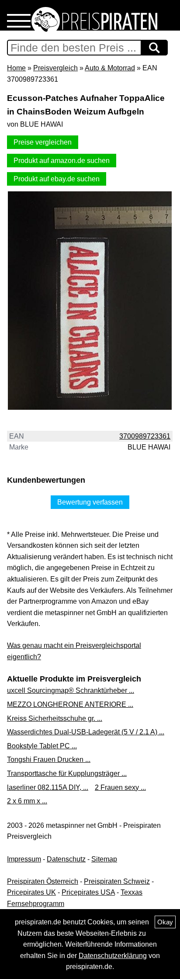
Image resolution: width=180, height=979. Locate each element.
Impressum (24, 859)
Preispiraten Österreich (42, 881)
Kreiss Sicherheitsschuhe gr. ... (54, 718)
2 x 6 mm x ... (27, 801)
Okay (165, 922)
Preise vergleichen (43, 142)
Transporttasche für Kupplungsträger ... (67, 773)
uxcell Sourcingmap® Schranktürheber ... (70, 690)
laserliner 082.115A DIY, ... (47, 787)
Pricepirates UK (31, 892)
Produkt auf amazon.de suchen (62, 160)
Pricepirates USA (88, 892)
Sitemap (104, 859)
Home (16, 68)
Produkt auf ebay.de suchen (57, 179)
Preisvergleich (55, 68)
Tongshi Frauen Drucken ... (48, 759)
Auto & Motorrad (110, 68)
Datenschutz (66, 859)
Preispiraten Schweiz (117, 881)
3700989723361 (144, 436)
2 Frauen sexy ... (120, 787)
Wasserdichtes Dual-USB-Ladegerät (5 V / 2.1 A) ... (85, 732)
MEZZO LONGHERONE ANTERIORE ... (70, 704)
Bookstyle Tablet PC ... (42, 746)
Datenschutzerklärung (113, 955)
